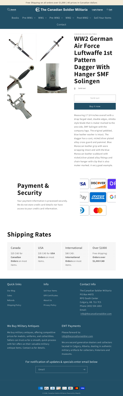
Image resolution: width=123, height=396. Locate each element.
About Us (48, 300)
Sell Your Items (50, 290)
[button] (10, 9)
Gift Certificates (51, 295)
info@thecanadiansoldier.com (96, 313)
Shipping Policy (14, 305)
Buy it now (95, 106)
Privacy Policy (50, 305)
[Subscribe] (84, 369)
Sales (9, 295)
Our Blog (11, 290)
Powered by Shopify (73, 393)
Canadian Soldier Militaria (57, 393)
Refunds (11, 300)
